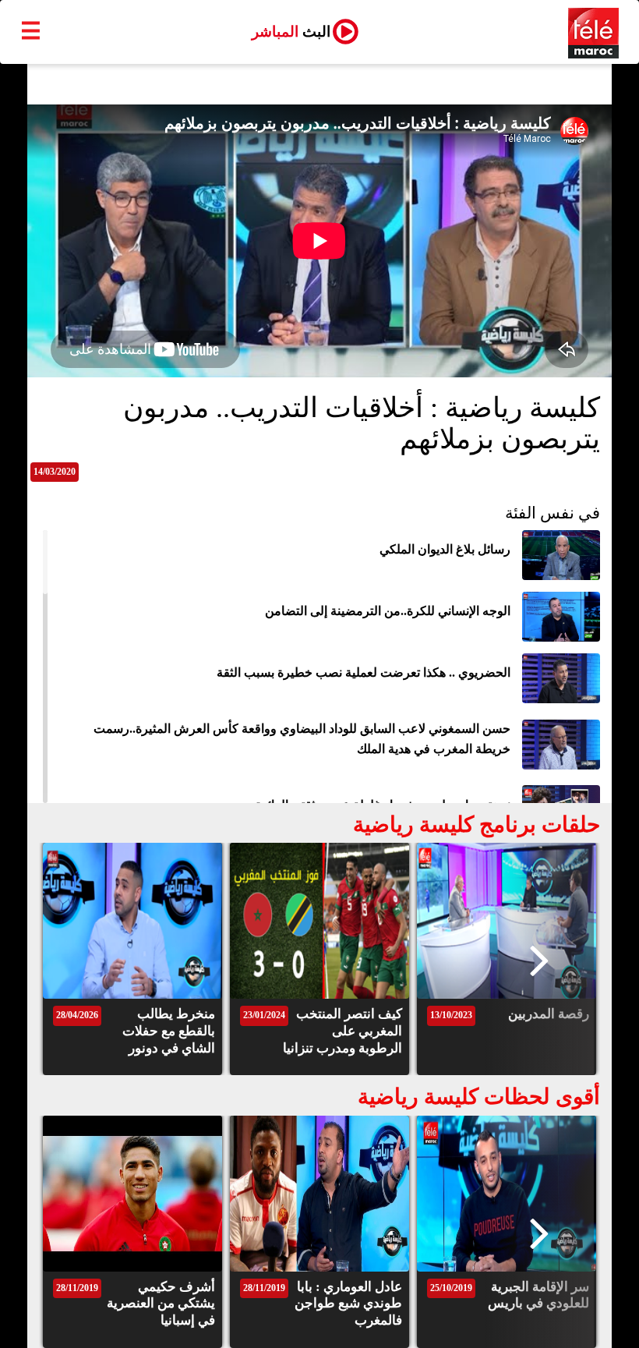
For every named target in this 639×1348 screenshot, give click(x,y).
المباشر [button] (291, 31)
